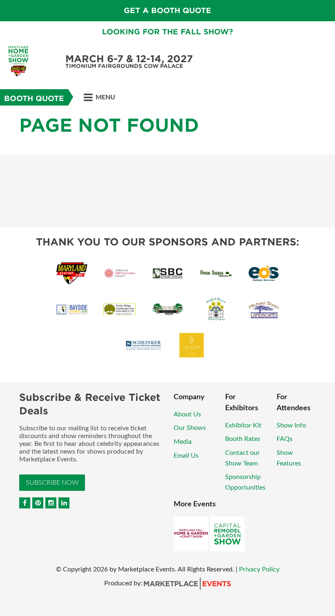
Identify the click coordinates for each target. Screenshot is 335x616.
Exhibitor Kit (243, 425)
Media (183, 441)
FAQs (285, 439)
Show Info (291, 425)
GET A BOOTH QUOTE (167, 10)
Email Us (186, 455)
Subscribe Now (52, 482)
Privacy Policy (259, 569)
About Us (187, 414)
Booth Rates (242, 439)
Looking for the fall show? (167, 31)
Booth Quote (34, 98)
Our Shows (190, 428)
